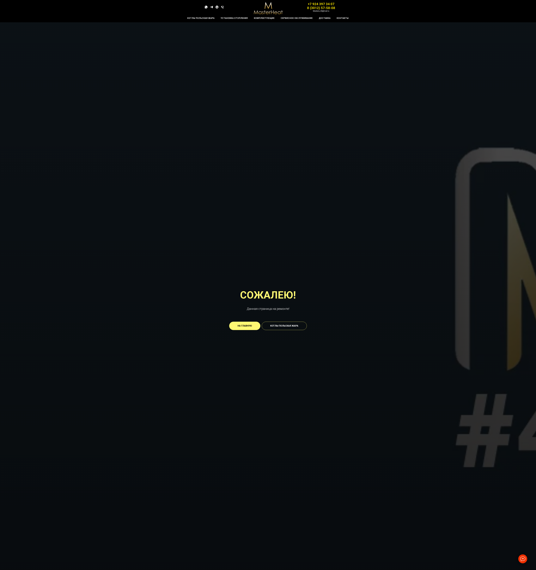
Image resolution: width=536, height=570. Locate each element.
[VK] (217, 8)
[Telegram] (211, 8)
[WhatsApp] (206, 8)
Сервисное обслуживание (297, 18)
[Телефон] (222, 8)
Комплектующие (264, 18)
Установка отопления (234, 18)
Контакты (343, 18)
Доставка (325, 18)
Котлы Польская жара (201, 18)
